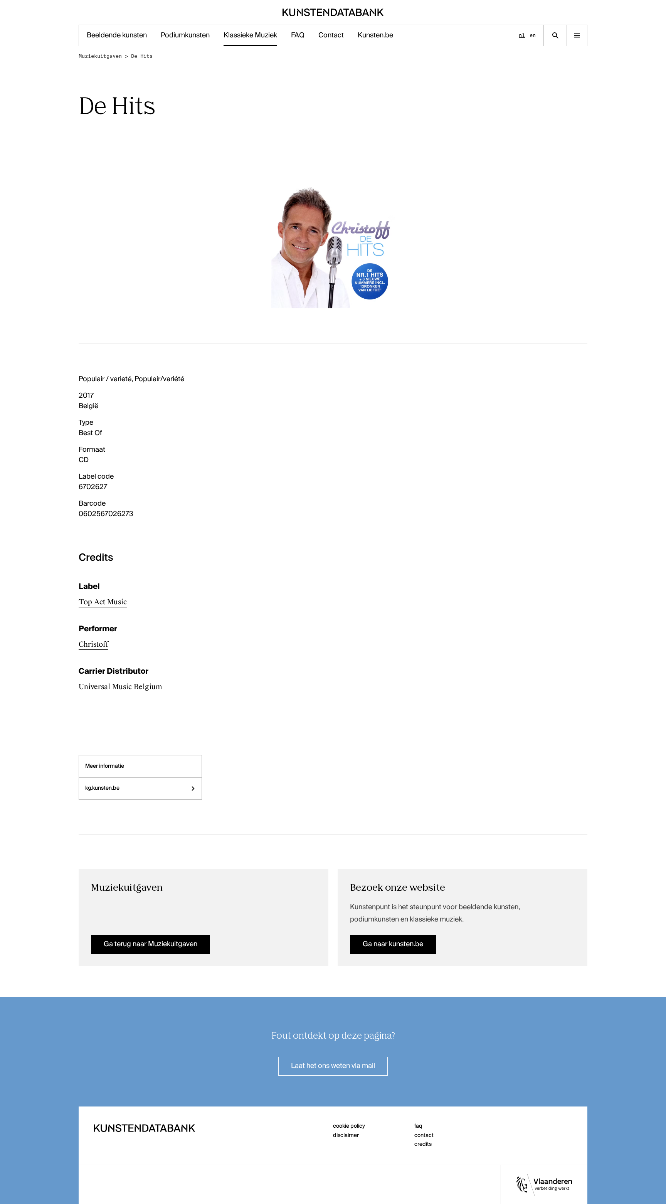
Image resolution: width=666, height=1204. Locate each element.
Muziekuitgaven (100, 56)
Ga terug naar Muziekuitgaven (150, 944)
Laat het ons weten (333, 1066)
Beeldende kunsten (117, 35)
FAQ (297, 35)
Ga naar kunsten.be (393, 944)
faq (418, 1126)
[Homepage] (333, 12)
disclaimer (346, 1135)
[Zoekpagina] (555, 35)
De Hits (142, 56)
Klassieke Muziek (250, 35)
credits (423, 1144)
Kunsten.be (375, 35)
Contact (331, 35)
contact (424, 1135)
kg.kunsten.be (102, 788)
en (533, 35)
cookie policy (349, 1126)
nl (522, 35)
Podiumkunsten (185, 35)
